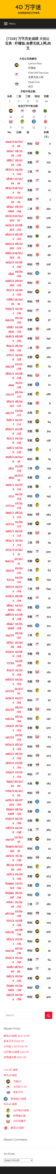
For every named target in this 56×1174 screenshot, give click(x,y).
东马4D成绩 (10, 1104)
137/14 (10, 505)
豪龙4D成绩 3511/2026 (17, 1035)
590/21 (9, 319)
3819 (11, 477)
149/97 (9, 839)
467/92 (9, 913)
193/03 (9, 737)
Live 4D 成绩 (11, 1069)
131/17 (10, 394)
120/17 (9, 412)
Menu (12, 23)
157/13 (10, 523)
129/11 (10, 570)
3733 (11, 496)
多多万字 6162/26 (14, 1041)
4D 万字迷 (28, 6)
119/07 (10, 635)
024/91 (9, 950)
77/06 (10, 663)
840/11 (9, 561)
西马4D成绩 (10, 1075)
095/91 (9, 931)
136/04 (9, 718)
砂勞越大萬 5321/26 (15, 1057)
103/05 (9, 690)
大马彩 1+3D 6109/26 (16, 1046)
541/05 (9, 709)
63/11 (10, 579)
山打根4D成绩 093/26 (16, 1051)
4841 (11, 273)
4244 (11, 384)
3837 (11, 468)
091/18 (9, 366)
